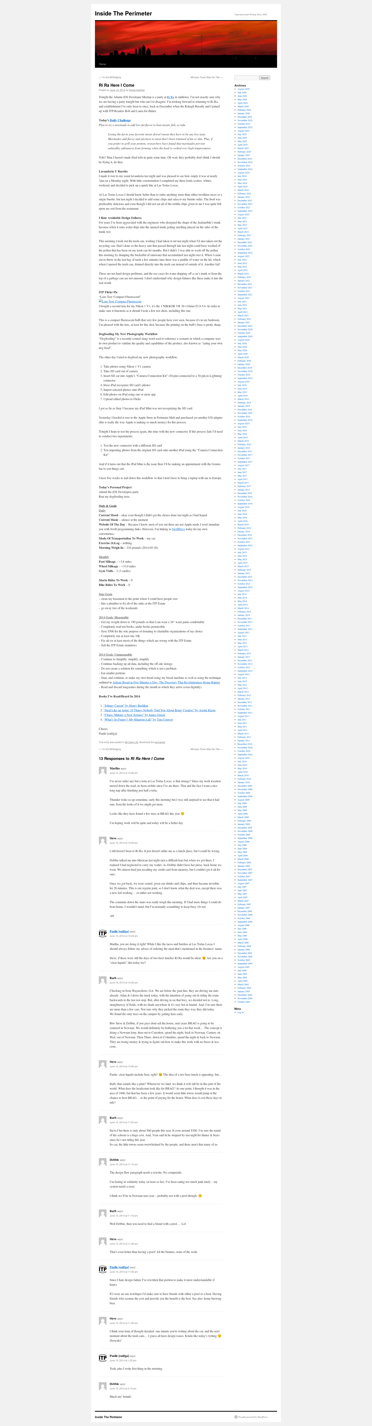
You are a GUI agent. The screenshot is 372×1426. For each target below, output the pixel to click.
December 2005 (245, 952)
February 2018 (244, 444)
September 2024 (245, 169)
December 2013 (245, 618)
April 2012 (243, 688)
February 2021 (244, 318)
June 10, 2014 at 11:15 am (124, 1164)
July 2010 (242, 761)
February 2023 (244, 235)
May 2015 (242, 559)
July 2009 (242, 803)
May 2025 (242, 141)
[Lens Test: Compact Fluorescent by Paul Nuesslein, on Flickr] (120, 301)
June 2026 (242, 95)
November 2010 (245, 747)
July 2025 (242, 134)
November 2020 (245, 329)
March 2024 (243, 189)
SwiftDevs (178, 529)
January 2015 (244, 573)
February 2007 (244, 904)
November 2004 (245, 998)
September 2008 (245, 837)
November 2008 (245, 831)
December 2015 (245, 534)
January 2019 (244, 405)
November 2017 (245, 454)
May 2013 (242, 642)
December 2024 (245, 158)
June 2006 (242, 932)
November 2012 (245, 663)
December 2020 (245, 325)
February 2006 (244, 946)
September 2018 (245, 419)
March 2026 (243, 106)
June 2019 (242, 388)
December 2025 (245, 116)
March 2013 (243, 649)
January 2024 (244, 196)
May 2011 (242, 726)
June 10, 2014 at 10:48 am (124, 1066)
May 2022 (242, 266)
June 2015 (242, 555)
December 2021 (245, 284)
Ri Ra (170, 97)
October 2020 (244, 332)
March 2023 (243, 231)
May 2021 (242, 308)
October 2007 (244, 876)
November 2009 (245, 789)
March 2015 (243, 566)
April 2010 (243, 771)
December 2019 (245, 367)
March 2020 (243, 357)
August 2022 (244, 256)
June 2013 (242, 639)
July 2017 (242, 468)
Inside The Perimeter (123, 13)
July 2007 (242, 886)
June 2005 (242, 973)
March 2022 (243, 273)
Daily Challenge (120, 120)
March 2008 (243, 858)
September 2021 (245, 294)
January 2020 (244, 364)
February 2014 (244, 611)
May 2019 (242, 392)
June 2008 (242, 848)
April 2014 (243, 604)
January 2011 (244, 740)
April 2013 (243, 646)
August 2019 (244, 381)
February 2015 (244, 569)
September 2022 (245, 252)
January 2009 (244, 824)
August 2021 (244, 297)
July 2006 (242, 928)
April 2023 (243, 228)
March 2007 (243, 900)
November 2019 (245, 371)
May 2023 (242, 224)
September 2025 (245, 127)
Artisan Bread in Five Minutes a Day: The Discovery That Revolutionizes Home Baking (166, 682)
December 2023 (245, 200)
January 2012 (244, 698)
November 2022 (245, 245)
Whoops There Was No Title (206, 77)
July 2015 (242, 552)
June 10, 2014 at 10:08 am (124, 772)
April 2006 (243, 939)
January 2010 (244, 782)
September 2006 (245, 921)
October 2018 (244, 416)
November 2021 (245, 287)
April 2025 (243, 144)
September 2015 (245, 545)
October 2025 (244, 123)
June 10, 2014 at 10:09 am (124, 842)
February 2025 (244, 151)
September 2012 (245, 670)
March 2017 (243, 482)
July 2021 (242, 301)
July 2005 (242, 970)
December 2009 (245, 785)
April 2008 (243, 855)
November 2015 (245, 538)
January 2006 (244, 949)
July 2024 (242, 175)
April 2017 (243, 479)
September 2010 (245, 754)
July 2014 (242, 594)
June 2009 (242, 806)
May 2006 (242, 935)
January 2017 (244, 489)
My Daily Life (131, 742)
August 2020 (244, 339)
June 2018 (242, 430)
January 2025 (244, 155)
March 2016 (243, 524)
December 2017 (245, 451)
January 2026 (244, 113)
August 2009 (244, 799)
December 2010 (245, 743)
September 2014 (245, 587)
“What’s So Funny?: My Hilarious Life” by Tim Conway (138, 719)
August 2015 (244, 548)
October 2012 (244, 667)
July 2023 (242, 217)
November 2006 (245, 914)
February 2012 (244, 695)
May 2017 (242, 475)
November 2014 (245, 580)
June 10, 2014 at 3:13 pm (123, 1388)
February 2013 (244, 653)
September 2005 (245, 963)
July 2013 (242, 635)
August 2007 (244, 883)
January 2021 (244, 322)
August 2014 (244, 590)
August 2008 (244, 841)
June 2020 (242, 346)
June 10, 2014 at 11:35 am (124, 1271)
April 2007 (243, 897)
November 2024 (245, 162)
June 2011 (242, 723)
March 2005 (243, 984)
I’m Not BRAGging (110, 77)
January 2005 (244, 991)
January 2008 (244, 865)
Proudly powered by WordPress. (253, 1416)
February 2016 (244, 527)
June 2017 (242, 472)
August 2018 (244, 423)
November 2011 (245, 705)
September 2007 (245, 879)
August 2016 (244, 506)
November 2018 (245, 412)
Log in (241, 1012)
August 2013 (244, 632)
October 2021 (244, 290)
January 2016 (244, 531)
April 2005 (243, 980)
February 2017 (244, 486)
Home (102, 64)
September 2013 (245, 628)
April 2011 (243, 729)
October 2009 (244, 792)
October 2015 (244, 541)
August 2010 (244, 757)
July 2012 (242, 677)
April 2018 (243, 437)
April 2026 (243, 102)
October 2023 (244, 207)
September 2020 (245, 336)
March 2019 (243, 398)
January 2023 (244, 238)
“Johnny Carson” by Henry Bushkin (125, 705)
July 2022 (242, 259)
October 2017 (244, 458)
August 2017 (244, 465)
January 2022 (244, 280)
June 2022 (242, 263)
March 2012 (243, 691)
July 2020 (242, 343)
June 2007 (242, 890)
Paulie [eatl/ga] (137, 90)
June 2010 (242, 764)
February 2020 (244, 360)
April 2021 (243, 311)
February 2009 (244, 820)
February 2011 (244, 736)
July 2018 (242, 426)
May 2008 (242, 851)
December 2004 (245, 994)
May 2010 (242, 768)
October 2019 (244, 374)
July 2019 (242, 385)
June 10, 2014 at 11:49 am (124, 1323)
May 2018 (242, 433)
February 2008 (244, 862)
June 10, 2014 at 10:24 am (124, 935)
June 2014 (242, 597)
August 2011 (244, 716)
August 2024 (244, 172)
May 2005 (242, 977)
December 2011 (245, 702)
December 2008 (245, 827)
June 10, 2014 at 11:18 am (124, 1215)
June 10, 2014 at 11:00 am (124, 1122)
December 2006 (245, 911)
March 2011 (243, 733)
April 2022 (243, 270)
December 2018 (245, 409)
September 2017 (245, 461)
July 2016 (242, 510)
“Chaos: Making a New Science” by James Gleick (134, 715)
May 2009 (242, 810)
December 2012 (245, 660)
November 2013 (245, 621)
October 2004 (244, 1001)
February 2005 (244, 987)
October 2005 (244, 959)
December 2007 (245, 869)
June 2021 (242, 304)
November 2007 (245, 872)
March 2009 (243, 817)
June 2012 (242, 681)
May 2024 (242, 182)
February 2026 (244, 109)
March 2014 (243, 608)
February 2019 (244, 402)
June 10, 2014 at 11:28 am (124, 1243)
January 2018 (244, 447)
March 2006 (243, 942)
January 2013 (244, 656)
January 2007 (244, 907)
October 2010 (244, 750)
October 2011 (244, 709)
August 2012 (244, 674)
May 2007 (242, 893)
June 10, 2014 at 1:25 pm (123, 1360)
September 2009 (245, 796)
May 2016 (242, 517)
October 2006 (244, 918)
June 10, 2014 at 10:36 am (124, 982)
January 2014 (244, 615)
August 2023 (244, 214)
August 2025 (244, 130)
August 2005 (244, 966)
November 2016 (245, 496)
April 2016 (243, 520)
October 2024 (244, 165)
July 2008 (242, 844)
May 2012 (242, 684)
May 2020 (242, 350)
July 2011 (242, 719)
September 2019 (245, 378)
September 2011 (245, 712)
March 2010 (243, 775)
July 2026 (242, 92)
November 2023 (245, 203)
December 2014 (245, 576)
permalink (160, 742)
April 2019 (243, 395)
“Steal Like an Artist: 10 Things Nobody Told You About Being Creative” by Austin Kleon (159, 710)
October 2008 (244, 834)
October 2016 (244, 500)
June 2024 (242, 179)
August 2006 (244, 925)
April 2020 (243, 353)
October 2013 (244, 625)
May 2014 (242, 601)
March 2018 (243, 440)
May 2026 (242, 99)
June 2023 (242, 221)
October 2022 (244, 249)
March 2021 (243, 315)
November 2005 (245, 956)
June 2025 (242, 137)
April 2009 (243, 813)
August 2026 (244, 88)
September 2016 (245, 503)
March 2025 (243, 148)
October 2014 (244, 583)
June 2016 (242, 513)
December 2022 (245, 242)
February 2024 (244, 193)
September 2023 (245, 210)
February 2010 (244, 778)
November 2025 (245, 120)
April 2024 (243, 186)
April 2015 (243, 562)
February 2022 (244, 277)
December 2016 (245, 493)
